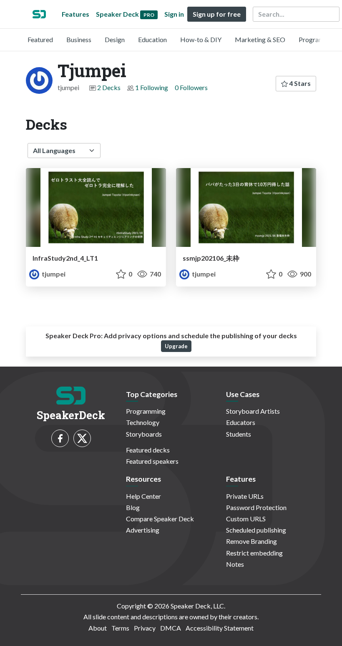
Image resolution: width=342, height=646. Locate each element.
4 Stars (299, 83)
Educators (240, 422)
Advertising (142, 530)
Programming (318, 39)
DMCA (170, 628)
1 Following (151, 87)
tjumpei (52, 274)
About (97, 628)
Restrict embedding (254, 553)
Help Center (143, 496)
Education (152, 39)
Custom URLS (246, 519)
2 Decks (109, 87)
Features (75, 14)
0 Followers (191, 87)
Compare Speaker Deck (160, 519)
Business (78, 39)
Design (115, 39)
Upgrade (176, 346)
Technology (142, 422)
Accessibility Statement (220, 628)
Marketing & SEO (260, 39)
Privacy (145, 628)
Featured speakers (152, 461)
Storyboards (144, 434)
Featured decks (148, 450)
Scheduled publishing (256, 530)
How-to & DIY (200, 39)
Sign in (174, 14)
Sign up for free (217, 14)
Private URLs (245, 496)
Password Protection (256, 507)
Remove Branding (251, 541)
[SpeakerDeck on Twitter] (82, 438)
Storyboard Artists (253, 411)
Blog (133, 507)
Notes (235, 564)
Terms (120, 628)
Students (238, 434)
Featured (40, 39)
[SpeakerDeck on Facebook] (60, 438)
